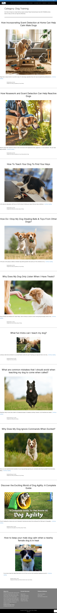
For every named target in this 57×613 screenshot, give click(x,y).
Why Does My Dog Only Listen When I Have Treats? (28, 276)
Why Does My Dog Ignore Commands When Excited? (28, 429)
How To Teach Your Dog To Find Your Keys (28, 164)
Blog (13, 83)
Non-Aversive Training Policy (42, 596)
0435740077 (40, 0)
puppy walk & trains (10, 599)
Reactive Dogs (26, 154)
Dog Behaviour (16, 83)
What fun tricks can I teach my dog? (28, 333)
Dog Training (21, 83)
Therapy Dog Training (24, 600)
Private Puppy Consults (24, 596)
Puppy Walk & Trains (24, 599)
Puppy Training (23, 527)
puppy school (9, 596)
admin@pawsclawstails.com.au (48, 0)
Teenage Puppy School (24, 595)
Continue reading (10, 149)
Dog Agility (14, 527)
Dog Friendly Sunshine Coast (22, 579)
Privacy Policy (40, 595)
